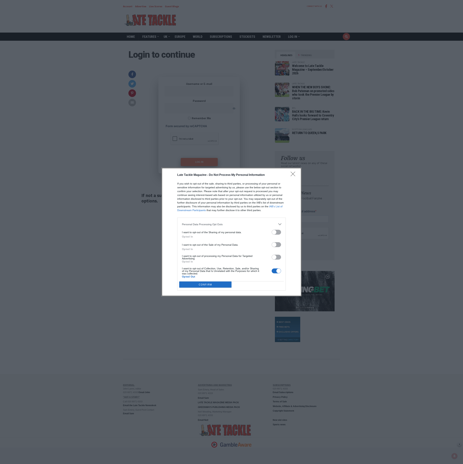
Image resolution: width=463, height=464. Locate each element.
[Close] (294, 175)
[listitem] (231, 224)
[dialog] (231, 232)
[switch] (276, 232)
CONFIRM (205, 284)
